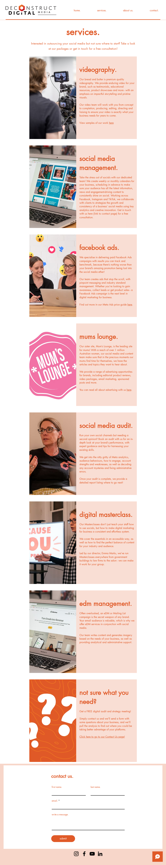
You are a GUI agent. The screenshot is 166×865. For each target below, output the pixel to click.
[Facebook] (84, 854)
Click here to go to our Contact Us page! (102, 736)
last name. (96, 787)
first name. (57, 787)
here (111, 123)
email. (55, 801)
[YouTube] (92, 854)
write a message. (60, 814)
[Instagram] (76, 854)
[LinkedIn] (100, 854)
